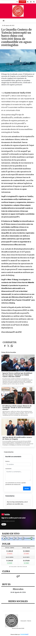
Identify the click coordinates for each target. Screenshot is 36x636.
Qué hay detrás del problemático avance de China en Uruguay (17, 438)
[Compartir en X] (8, 345)
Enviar (27, 488)
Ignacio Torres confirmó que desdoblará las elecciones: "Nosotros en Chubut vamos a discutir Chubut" (17, 374)
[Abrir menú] (3, 20)
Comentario (8, 468)
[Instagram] (30, 1)
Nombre (7, 461)
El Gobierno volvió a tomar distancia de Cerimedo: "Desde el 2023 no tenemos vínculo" (17, 407)
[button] (17, 1)
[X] (27, 1)
